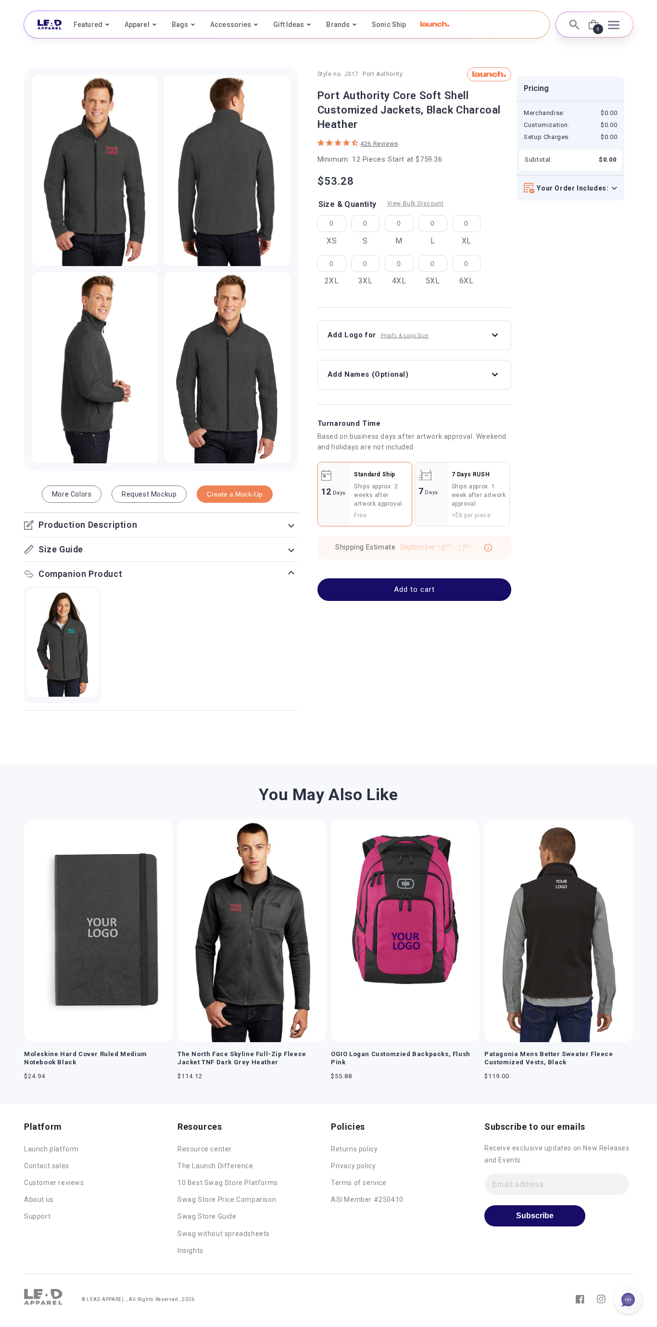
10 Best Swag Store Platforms (227, 1183)
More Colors (72, 494)
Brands (338, 24)
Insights (190, 1250)
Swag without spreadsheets (223, 1234)
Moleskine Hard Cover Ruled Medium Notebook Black (85, 1058)
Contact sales (46, 1166)
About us (39, 1199)
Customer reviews (54, 1183)
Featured (88, 24)
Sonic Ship (389, 24)
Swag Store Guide (207, 1216)
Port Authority (383, 74)
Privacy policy (353, 1166)
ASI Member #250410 (367, 1199)
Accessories (230, 24)
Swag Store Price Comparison (226, 1199)
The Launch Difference (215, 1166)
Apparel (137, 24)
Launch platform (51, 1149)
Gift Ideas (288, 24)
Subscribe (535, 1216)
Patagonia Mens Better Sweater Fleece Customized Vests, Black (548, 1058)
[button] (434, 24)
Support (37, 1216)
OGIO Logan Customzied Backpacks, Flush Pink (400, 1058)
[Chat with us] (628, 1299)
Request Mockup (149, 494)
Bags (180, 24)
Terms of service (359, 1183)
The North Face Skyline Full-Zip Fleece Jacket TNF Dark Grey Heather (241, 1058)
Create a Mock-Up (235, 494)
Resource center (204, 1149)
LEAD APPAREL (106, 1299)
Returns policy (354, 1149)
